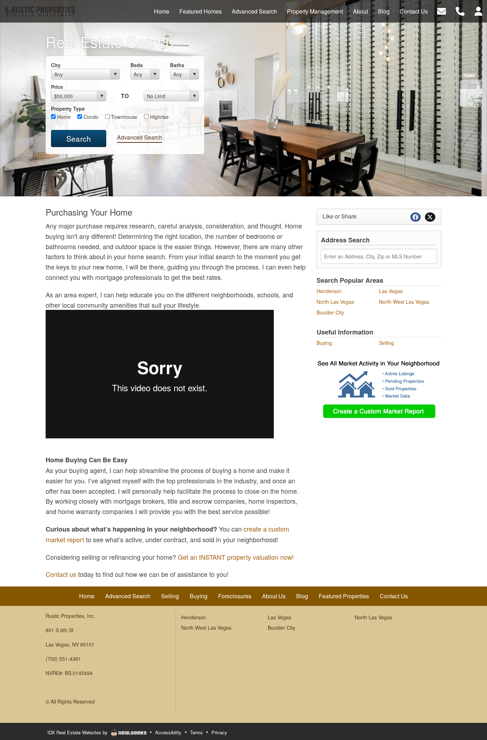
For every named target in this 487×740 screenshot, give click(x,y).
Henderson (329, 291)
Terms (196, 732)
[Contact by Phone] (460, 10)
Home (63, 116)
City (56, 65)
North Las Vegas (335, 301)
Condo (90, 116)
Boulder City (330, 312)
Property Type (68, 108)
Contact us (61, 574)
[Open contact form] (441, 10)
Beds (136, 65)
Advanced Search (139, 137)
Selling (386, 342)
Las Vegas (391, 291)
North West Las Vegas (404, 301)
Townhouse (123, 116)
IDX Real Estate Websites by (78, 732)
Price (57, 86)
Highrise (159, 116)
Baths (177, 65)
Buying (324, 342)
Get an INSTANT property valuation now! (236, 557)
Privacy (219, 732)
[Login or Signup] (478, 10)
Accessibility (168, 732)
